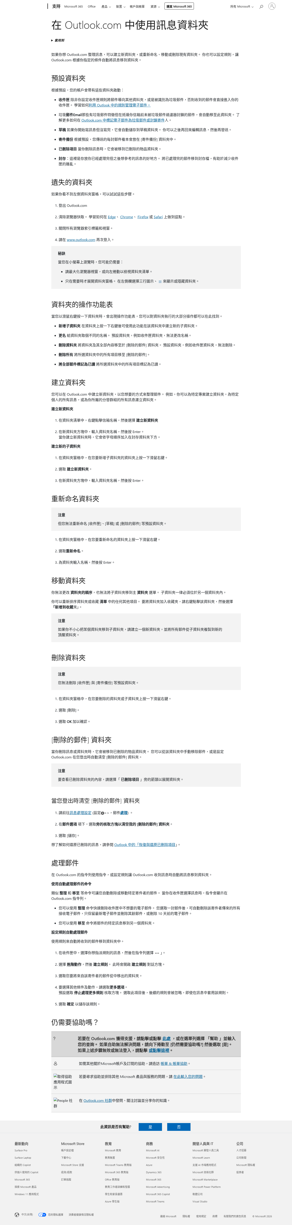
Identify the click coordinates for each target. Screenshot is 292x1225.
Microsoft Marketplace (205, 1179)
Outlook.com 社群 (97, 1100)
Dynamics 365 (154, 1172)
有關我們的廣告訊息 (235, 1216)
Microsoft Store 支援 (72, 1165)
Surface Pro (21, 1150)
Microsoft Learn (201, 1157)
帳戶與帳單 (137, 6)
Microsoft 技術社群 (203, 1172)
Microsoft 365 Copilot (158, 1194)
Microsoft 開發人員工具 (206, 1150)
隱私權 (186, 1216)
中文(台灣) (27, 1214)
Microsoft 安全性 (155, 1157)
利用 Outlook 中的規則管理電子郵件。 (120, 105)
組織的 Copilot (23, 1165)
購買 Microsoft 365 (179, 6)
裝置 (119, 6)
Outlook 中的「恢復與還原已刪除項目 (144, 844)
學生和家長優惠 (114, 1194)
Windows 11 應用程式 (27, 1194)
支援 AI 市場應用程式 (204, 1165)
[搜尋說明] (261, 6)
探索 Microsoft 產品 (25, 1187)
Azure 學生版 (112, 1201)
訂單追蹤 (66, 1179)
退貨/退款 (66, 1172)
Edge (112, 216)
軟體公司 (198, 1194)
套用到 (59, 40)
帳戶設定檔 (67, 1150)
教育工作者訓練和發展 (117, 1187)
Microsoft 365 (73, 6)
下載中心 (66, 1157)
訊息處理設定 (80, 812)
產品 (104, 6)
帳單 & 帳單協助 (174, 1063)
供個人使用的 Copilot (26, 1172)
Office (92, 6)
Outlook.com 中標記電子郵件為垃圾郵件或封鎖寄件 (123, 120)
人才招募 (241, 1150)
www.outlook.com (81, 239)
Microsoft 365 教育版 (116, 1172)
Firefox (143, 216)
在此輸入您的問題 (188, 1076)
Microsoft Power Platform (207, 1187)
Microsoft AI (152, 1150)
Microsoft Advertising (158, 1187)
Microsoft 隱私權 (245, 1165)
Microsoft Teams (155, 1201)
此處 (166, 1038)
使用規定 (201, 1216)
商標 (214, 1216)
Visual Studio (200, 1201)
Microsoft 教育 (113, 1150)
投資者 (240, 1172)
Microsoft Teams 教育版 (118, 1165)
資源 (153, 6)
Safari (158, 216)
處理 (124, 812)
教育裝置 (110, 1157)
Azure (149, 1165)
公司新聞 (241, 1157)
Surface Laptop (23, 1157)
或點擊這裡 (159, 1050)
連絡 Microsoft (168, 1216)
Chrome (126, 216)
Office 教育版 (112, 1179)
